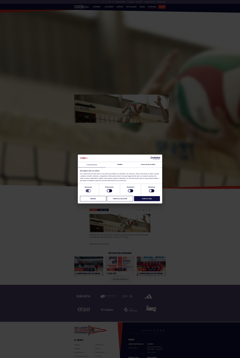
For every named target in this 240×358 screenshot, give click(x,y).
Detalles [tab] (120, 164)
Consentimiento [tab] (92, 164)
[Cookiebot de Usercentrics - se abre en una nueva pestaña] (152, 158)
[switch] (109, 190)
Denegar (93, 198)
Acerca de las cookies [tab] (148, 164)
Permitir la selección (120, 198)
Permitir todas (147, 198)
